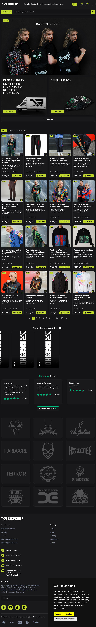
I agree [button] (58, 614)
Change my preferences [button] (65, 619)
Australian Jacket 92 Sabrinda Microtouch (35, 205)
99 (62, 318)
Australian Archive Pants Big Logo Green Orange (11, 160)
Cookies (4, 532)
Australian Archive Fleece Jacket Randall (59, 251)
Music (52, 529)
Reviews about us (46, 409)
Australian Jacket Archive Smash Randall (83, 205)
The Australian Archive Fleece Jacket (83, 251)
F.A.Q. (3, 536)
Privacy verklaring (22, 617)
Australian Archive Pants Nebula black (82, 160)
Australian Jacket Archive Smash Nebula (59, 205)
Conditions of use (8, 529)
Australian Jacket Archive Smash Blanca (35, 251)
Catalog (49, 119)
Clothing (53, 536)
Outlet (52, 543)
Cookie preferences (37, 617)
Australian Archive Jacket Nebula (10, 296)
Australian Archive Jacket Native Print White (82, 297)
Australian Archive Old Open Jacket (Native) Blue (11, 251)
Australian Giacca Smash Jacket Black (58, 296)
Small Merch (54, 539)
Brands (52, 532)
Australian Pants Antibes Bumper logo (58, 160)
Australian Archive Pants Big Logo (34, 160)
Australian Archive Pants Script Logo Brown (10, 206)
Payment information (9, 539)
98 (57, 318)
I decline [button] (68, 614)
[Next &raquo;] (66, 318)
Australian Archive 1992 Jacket (36, 296)
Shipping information (9, 543)
